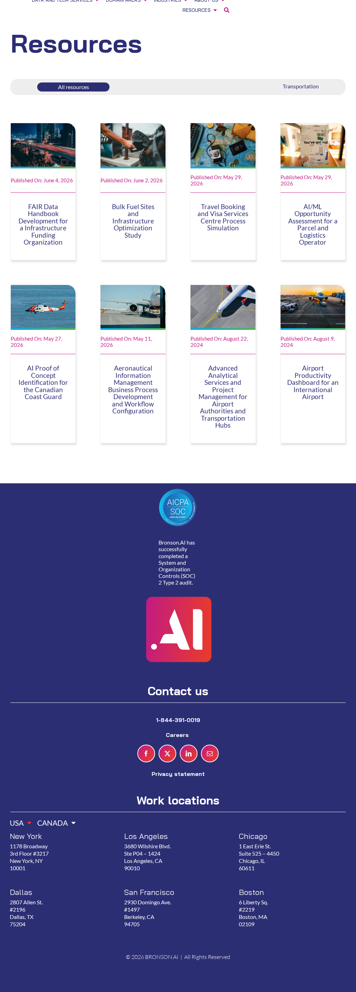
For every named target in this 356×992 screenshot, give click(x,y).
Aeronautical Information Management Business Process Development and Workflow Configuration (133, 389)
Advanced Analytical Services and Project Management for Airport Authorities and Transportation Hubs (223, 396)
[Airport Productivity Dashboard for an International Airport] (313, 289)
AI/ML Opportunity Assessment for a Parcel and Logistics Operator (313, 224)
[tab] (18, 820)
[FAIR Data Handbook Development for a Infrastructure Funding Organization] (43, 127)
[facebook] (146, 753)
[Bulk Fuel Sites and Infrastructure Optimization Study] (132, 127)
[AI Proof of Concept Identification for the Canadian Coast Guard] (43, 289)
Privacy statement (178, 773)
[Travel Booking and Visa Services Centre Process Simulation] (223, 127)
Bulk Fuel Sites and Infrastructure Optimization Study (133, 221)
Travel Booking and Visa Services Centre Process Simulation (222, 217)
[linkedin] (188, 753)
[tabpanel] (175, 887)
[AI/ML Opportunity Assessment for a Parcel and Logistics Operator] (313, 127)
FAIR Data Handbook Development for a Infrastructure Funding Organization (43, 224)
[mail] (210, 753)
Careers (178, 734)
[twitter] (167, 753)
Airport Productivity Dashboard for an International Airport (313, 382)
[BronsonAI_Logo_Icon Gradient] (178, 581)
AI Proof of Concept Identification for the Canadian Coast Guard (43, 382)
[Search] (226, 11)
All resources (73, 87)
